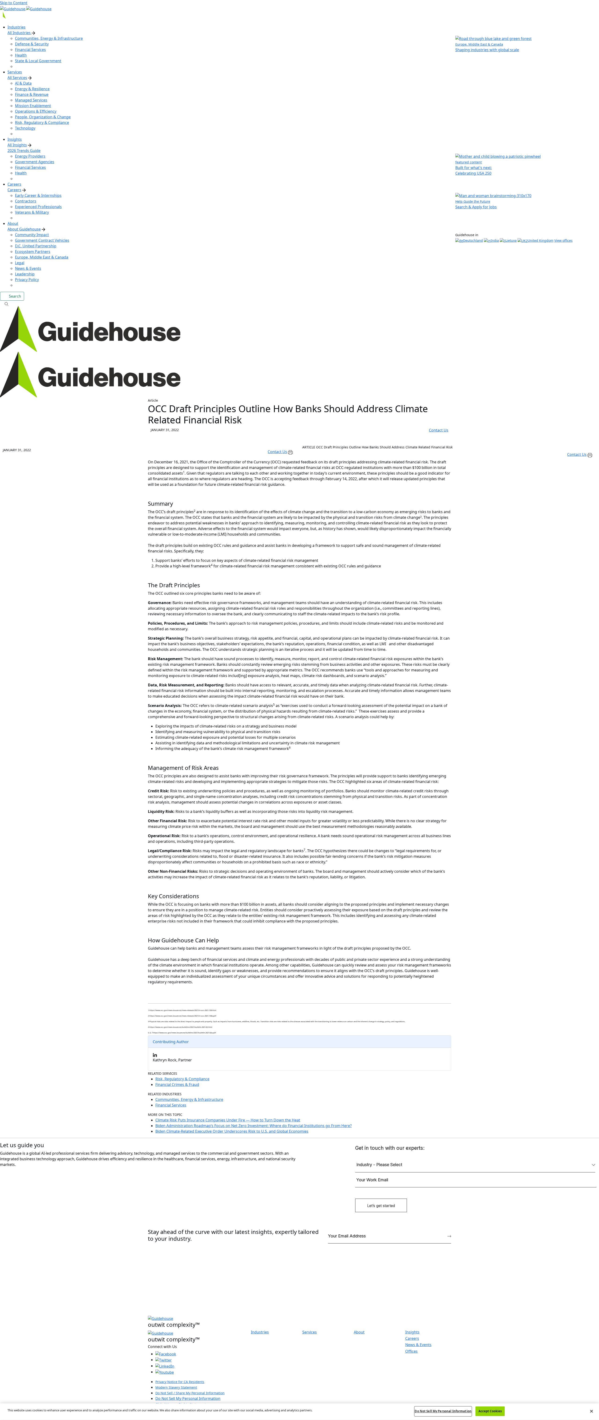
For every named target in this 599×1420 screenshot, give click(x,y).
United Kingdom (540, 240)
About (359, 1332)
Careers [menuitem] (14, 184)
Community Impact (32, 234)
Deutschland (473, 240)
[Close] (591, 1411)
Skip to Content (13, 2)
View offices (563, 240)
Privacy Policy (27, 279)
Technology (25, 128)
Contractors (25, 201)
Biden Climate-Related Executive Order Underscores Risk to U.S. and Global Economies (231, 1131)
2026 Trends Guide (23, 150)
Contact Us (438, 430)
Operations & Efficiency (35, 111)
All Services (17, 77)
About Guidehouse (24, 229)
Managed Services (31, 100)
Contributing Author (171, 1041)
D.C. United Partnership (35, 246)
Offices (411, 1351)
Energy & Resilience (32, 88)
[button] (299, 303)
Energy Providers (30, 156)
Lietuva (511, 240)
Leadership (25, 274)
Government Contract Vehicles (42, 240)
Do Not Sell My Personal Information (187, 1398)
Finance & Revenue (31, 94)
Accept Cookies (490, 1411)
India (495, 240)
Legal (19, 262)
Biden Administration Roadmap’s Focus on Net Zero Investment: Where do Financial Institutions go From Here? (253, 1125)
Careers (14, 189)
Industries (260, 1332)
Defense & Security (32, 44)
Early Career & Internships (38, 195)
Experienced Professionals (38, 206)
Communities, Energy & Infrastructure (49, 38)
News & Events (28, 268)
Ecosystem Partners (32, 251)
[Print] (290, 451)
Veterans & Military (32, 212)
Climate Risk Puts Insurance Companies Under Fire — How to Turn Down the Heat (227, 1120)
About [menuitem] (12, 223)
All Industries (19, 32)
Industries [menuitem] (16, 27)
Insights (412, 1332)
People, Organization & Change (43, 116)
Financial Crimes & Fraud (177, 1084)
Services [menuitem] (14, 72)
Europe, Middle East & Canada (41, 257)
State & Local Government (38, 60)
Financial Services (30, 49)
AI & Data (23, 83)
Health (21, 55)
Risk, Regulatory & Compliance (42, 122)
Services (309, 1332)
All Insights (17, 145)
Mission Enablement (33, 105)
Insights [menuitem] (14, 139)
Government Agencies (34, 161)
